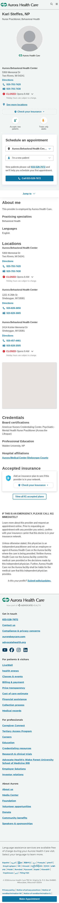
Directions (7, 80)
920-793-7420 (13, 84)
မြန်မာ (20, 863)
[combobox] (29, 158)
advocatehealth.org (14, 642)
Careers (7, 737)
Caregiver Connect (13, 725)
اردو (16, 873)
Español (5, 863)
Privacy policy (8, 890)
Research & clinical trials (17, 754)
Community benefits (14, 818)
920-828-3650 (13, 308)
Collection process (13, 705)
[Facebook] (11, 650)
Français (41, 863)
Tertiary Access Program (17, 731)
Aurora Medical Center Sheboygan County (25, 458)
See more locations (16, 104)
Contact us (8, 625)
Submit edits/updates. (39, 581)
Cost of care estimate (15, 693)
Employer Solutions (14, 768)
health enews (10, 670)
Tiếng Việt (24, 873)
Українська (8, 873)
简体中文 (27, 863)
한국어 (46, 866)
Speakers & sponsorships (17, 823)
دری (34, 863)
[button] (29, 149)
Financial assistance (14, 699)
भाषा (19, 866)
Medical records (11, 710)
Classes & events (12, 676)
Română (18, 869)
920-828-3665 (13, 313)
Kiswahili (45, 869)
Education (8, 742)
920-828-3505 (13, 345)
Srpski (37, 869)
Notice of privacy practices (28, 890)
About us (7, 789)
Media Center (10, 795)
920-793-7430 (13, 89)
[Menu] (56, 4)
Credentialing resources (16, 748)
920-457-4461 (13, 340)
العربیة (13, 863)
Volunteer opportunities (16, 806)
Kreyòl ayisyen (9, 866)
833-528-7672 (38, 167)
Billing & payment (13, 682)
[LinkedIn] (25, 650)
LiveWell (7, 665)
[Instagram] (18, 650)
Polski (10, 869)
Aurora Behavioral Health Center (20, 68)
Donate (6, 812)
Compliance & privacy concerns (21, 631)
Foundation (9, 800)
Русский (28, 869)
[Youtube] (5, 650)
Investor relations (12, 774)
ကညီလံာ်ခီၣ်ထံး (36, 866)
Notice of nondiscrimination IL (37, 893)
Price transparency (13, 688)
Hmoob (25, 866)
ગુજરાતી (50, 863)
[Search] (51, 4)
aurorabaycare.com (13, 636)
